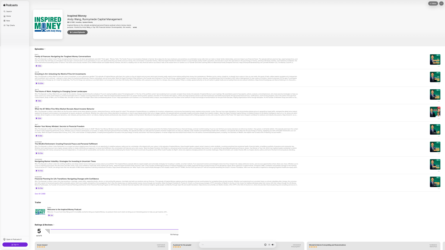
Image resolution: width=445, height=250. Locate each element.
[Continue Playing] (269, 244)
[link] (40, 49)
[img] (10, 5)
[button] (15, 11)
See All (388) (40, 194)
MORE (135, 27)
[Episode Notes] (265, 244)
